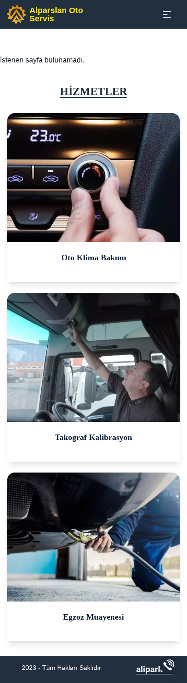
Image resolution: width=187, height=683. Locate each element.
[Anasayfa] (16, 14)
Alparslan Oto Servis (56, 14)
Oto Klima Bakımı (93, 257)
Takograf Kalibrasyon (93, 437)
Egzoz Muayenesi (93, 616)
